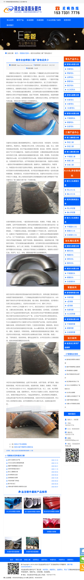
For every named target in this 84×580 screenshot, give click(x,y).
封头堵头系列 (72, 240)
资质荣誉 (67, 20)
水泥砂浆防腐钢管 (13, 551)
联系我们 (10, 25)
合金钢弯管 (71, 332)
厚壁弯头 (70, 81)
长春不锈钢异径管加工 (72, 400)
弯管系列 (72, 287)
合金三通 (70, 165)
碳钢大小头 (71, 231)
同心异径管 (71, 208)
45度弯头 (70, 104)
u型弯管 (70, 301)
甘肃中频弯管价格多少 (14, 469)
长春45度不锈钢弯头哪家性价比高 (17, 486)
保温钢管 (30, 20)
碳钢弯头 (70, 122)
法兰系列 (72, 338)
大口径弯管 (71, 314)
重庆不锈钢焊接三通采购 (73, 367)
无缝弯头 (70, 69)
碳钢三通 (70, 160)
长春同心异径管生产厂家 (73, 396)
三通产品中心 (72, 132)
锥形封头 (70, 263)
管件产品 (20, 20)
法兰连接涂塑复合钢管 (32, 511)
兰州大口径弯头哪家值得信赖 (16, 463)
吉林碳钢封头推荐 (13, 477)
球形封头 (70, 259)
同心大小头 (71, 190)
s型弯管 (70, 305)
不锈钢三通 (71, 156)
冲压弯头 (45, 569)
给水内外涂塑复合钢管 (51, 511)
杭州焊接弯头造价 (13, 474)
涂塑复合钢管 (51, 531)
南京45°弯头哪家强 (20, 444)
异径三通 (70, 146)
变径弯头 (44, 560)
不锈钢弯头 (71, 118)
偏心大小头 (71, 194)
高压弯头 (70, 85)
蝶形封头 (70, 251)
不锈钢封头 (71, 273)
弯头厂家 (67, 569)
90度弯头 (70, 100)
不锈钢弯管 (71, 324)
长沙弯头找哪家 (70, 392)
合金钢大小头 (72, 235)
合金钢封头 (71, 281)
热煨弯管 (70, 309)
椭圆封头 (70, 255)
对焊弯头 (70, 77)
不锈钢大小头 (72, 226)
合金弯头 (70, 126)
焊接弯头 (70, 73)
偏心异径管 (71, 212)
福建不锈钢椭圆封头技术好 (15, 466)
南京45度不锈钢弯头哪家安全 (23, 447)
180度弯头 (71, 108)
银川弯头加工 (11, 483)
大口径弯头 (71, 89)
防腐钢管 (40, 20)
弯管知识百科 (24, 53)
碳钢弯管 (70, 328)
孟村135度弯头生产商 (14, 460)
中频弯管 (70, 297)
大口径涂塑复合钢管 (13, 511)
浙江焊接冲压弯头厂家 (72, 381)
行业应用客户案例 (54, 20)
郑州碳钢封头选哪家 (72, 370)
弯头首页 (10, 20)
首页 (16, 53)
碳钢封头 (70, 277)
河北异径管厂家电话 (13, 480)
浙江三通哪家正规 (13, 472)
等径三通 (70, 142)
